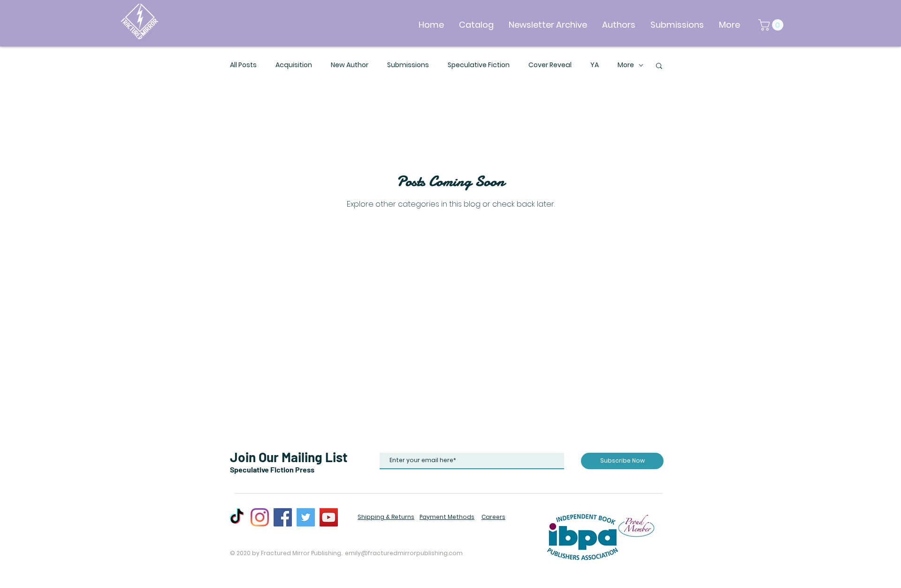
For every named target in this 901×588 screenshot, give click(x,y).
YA (594, 65)
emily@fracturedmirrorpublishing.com (404, 553)
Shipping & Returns (386, 517)
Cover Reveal (550, 65)
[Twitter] (306, 517)
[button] (772, 25)
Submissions (408, 65)
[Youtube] (329, 517)
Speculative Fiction (479, 65)
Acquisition (293, 65)
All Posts (243, 65)
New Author (349, 65)
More (626, 65)
